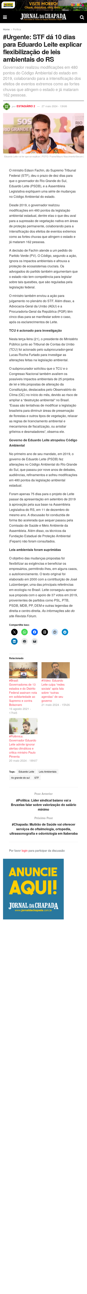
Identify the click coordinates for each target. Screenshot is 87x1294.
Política (17, 29)
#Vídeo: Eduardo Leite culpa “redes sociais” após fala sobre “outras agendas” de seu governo (53, 690)
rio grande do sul (20, 777)
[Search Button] (82, 17)
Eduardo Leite (26, 771)
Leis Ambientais (47, 771)
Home (6, 29)
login (25, 850)
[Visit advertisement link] (43, 5)
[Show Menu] (5, 17)
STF (36, 777)
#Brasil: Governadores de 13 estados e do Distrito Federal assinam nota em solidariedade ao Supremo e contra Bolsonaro (23, 692)
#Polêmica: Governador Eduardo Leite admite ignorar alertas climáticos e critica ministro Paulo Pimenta (22, 746)
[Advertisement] (43, 1106)
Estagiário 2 (26, 106)
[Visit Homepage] (43, 17)
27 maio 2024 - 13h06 (54, 106)
